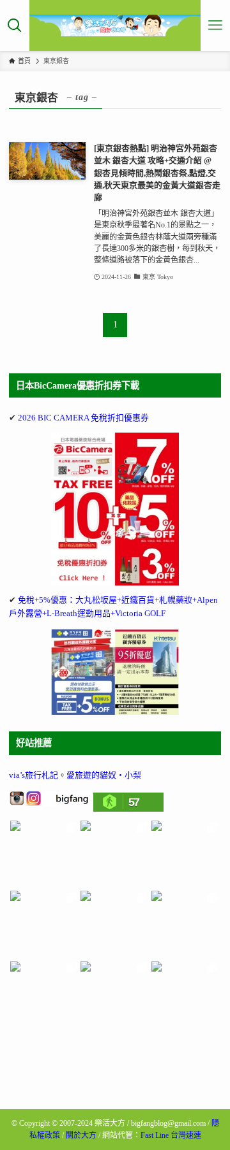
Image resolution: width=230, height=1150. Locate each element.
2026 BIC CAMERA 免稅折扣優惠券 (83, 417)
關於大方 (81, 1135)
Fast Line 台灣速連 (171, 1135)
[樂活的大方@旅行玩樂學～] (115, 25)
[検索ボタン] (14, 25)
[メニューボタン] (215, 25)
